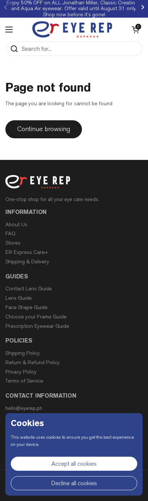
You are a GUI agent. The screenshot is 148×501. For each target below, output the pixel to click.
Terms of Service (24, 381)
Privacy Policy (21, 372)
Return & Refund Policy (32, 362)
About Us (16, 225)
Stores (12, 243)
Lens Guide (18, 298)
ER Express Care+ (26, 252)
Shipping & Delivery (27, 262)
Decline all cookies (74, 483)
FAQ (10, 234)
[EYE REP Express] (72, 29)
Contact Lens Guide (28, 289)
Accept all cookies (74, 463)
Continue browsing (43, 129)
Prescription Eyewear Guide (37, 326)
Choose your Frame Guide (35, 317)
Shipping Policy (22, 353)
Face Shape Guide (26, 307)
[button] (135, 29)
